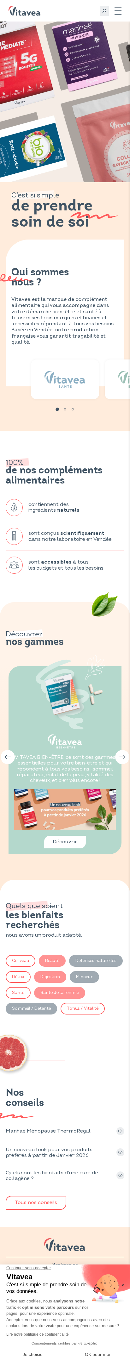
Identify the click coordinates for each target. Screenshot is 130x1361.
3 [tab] (73, 409)
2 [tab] (65, 409)
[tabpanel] (65, 379)
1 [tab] (57, 409)
